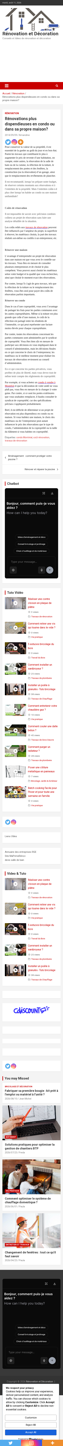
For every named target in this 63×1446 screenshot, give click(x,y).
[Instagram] (14, 142)
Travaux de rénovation (41, 616)
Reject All (31, 1424)
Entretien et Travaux (17, 1245)
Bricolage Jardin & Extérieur (44, 781)
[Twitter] (8, 142)
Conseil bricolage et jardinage (31, 544)
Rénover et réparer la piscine (40, 469)
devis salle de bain (14, 860)
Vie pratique (37, 637)
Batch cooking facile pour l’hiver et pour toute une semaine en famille (42, 792)
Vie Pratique (12, 1191)
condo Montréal (24, 437)
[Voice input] (41, 570)
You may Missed (17, 1078)
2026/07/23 (11, 1152)
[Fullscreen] (43, 493)
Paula (22, 1206)
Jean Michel (25, 1098)
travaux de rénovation (16, 440)
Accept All (30, 1432)
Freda (22, 1152)
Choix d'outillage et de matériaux (31, 551)
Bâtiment (11, 1137)
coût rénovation (41, 437)
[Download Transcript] (52, 493)
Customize (31, 1417)
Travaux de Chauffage (41, 698)
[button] (13, 570)
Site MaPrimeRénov (15, 856)
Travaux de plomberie (41, 678)
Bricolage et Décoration (18, 1086)
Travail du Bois (38, 657)
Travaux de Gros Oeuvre (42, 739)
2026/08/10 (11, 1098)
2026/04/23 (11, 1260)
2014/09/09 (11, 135)
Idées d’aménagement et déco (31, 537)
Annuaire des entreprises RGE (20, 851)
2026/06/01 (11, 1206)
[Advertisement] (31, 61)
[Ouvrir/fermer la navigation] (6, 85)
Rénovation (12, 113)
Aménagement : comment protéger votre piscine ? (30, 457)
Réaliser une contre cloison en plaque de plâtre (40, 603)
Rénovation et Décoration (30, 33)
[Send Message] (49, 570)
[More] (20, 142)
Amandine (24, 135)
